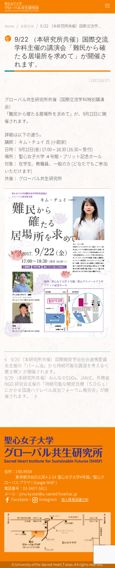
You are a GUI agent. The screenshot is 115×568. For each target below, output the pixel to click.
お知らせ (27, 26)
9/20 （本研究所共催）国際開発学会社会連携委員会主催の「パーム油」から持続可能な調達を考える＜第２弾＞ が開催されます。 (57, 365)
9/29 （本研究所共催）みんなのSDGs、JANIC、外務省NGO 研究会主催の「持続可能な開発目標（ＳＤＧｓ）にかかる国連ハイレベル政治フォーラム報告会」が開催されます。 (57, 386)
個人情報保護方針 (75, 499)
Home (9, 26)
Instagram (47, 499)
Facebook (19, 499)
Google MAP (43, 482)
